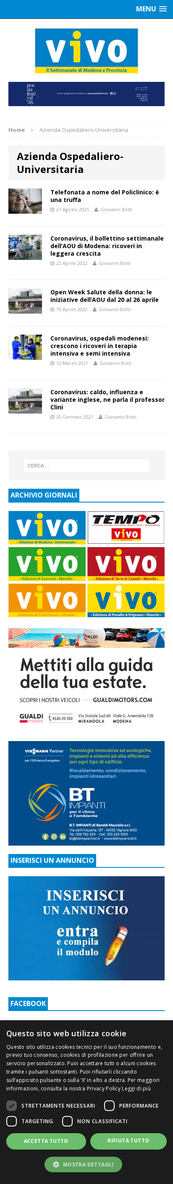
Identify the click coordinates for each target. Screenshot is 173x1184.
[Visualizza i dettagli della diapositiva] (86, 94)
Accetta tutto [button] (46, 1141)
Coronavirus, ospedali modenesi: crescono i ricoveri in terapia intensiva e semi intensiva (99, 345)
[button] (86, 1164)
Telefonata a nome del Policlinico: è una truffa (104, 196)
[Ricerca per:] (86, 465)
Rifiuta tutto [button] (128, 1140)
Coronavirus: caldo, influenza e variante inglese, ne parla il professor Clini (107, 399)
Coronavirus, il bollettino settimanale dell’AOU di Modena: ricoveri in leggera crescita (107, 245)
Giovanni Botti (116, 209)
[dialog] (86, 1102)
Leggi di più (136, 1088)
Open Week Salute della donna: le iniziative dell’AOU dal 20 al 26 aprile (104, 296)
